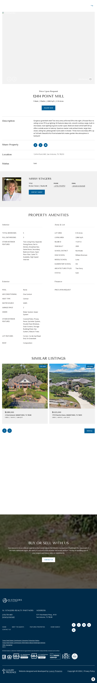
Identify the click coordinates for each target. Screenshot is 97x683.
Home (4, 627)
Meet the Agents (18, 627)
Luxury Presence (55, 671)
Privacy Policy (89, 671)
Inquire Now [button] (48, 108)
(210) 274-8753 (60, 186)
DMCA (4, 647)
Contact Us (6, 629)
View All (89, 431)
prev (9, 79)
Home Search (55, 627)
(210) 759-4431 (7, 615)
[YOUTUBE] (84, 625)
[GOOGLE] (89, 625)
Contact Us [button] (48, 560)
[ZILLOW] (74, 630)
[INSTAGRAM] (79, 625)
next (14, 79)
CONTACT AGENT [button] (37, 192)
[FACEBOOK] (74, 625)
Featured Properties (37, 627)
